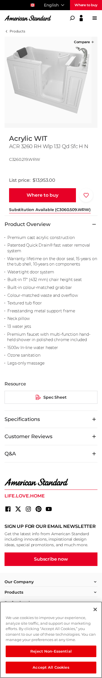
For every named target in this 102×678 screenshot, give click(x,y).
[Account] (81, 18)
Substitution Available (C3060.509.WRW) (50, 209)
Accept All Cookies (51, 667)
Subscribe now (51, 559)
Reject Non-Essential (51, 651)
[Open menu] (94, 18)
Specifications (22, 419)
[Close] (95, 609)
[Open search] (72, 18)
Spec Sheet (54, 397)
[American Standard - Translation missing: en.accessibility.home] (51, 482)
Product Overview (27, 224)
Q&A (10, 454)
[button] (84, 42)
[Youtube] (48, 509)
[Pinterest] (38, 509)
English (51, 5)
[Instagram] (28, 509)
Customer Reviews (28, 436)
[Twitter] (18, 509)
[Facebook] (8, 509)
